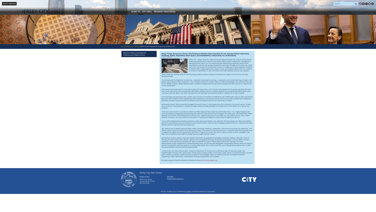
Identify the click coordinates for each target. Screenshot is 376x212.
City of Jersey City (127, 46)
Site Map (170, 177)
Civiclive (188, 191)
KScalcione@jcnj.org (210, 160)
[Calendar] (360, 4)
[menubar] (188, 12)
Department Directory (175, 179)
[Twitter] (366, 4)
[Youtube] (369, 4)
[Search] (356, 3)
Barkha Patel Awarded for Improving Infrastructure (134, 54)
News (137, 46)
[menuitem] (135, 12)
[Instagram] (372, 4)
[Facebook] (363, 4)
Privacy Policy (145, 177)
